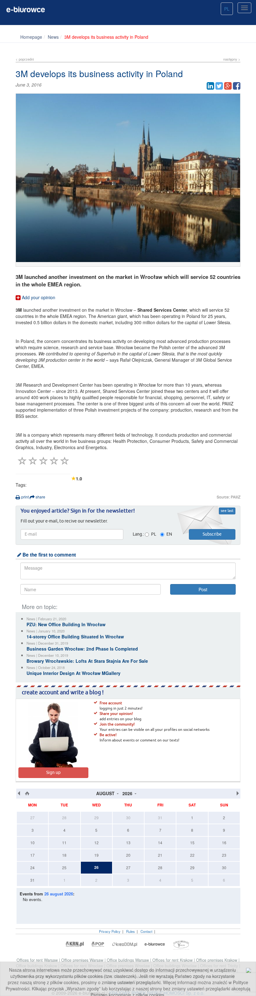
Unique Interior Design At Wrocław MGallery (74, 673)
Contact (146, 931)
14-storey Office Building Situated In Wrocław (75, 636)
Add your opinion (38, 297)
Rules (130, 931)
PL (226, 9)
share (40, 496)
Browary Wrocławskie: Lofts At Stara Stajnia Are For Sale (87, 661)
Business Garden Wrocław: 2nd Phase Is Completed (82, 649)
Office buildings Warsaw (128, 960)
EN (169, 534)
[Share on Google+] (228, 86)
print (24, 496)
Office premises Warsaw (83, 960)
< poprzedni (25, 59)
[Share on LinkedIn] (210, 86)
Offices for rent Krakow (173, 960)
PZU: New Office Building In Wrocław (66, 624)
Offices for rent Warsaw (38, 960)
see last (227, 511)
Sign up (53, 773)
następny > (231, 59)
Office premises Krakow (217, 960)
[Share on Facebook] (236, 86)
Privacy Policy (110, 931)
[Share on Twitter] (219, 86)
